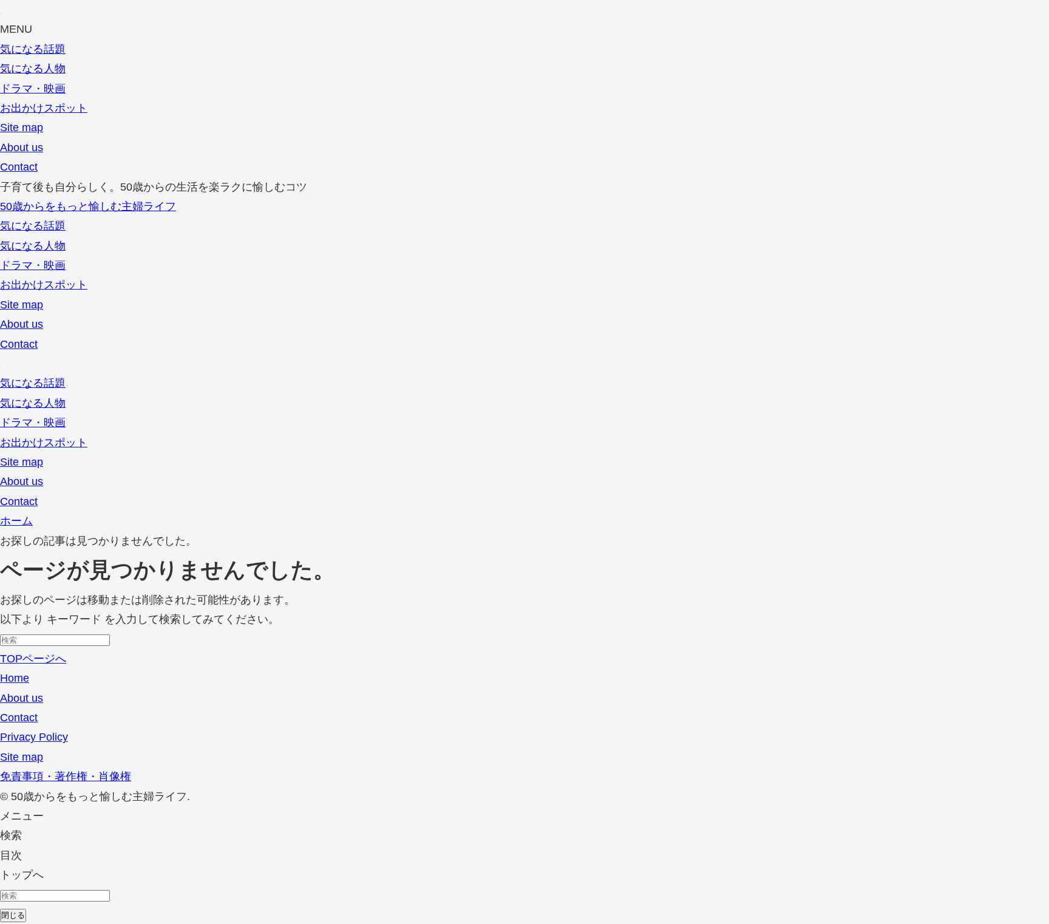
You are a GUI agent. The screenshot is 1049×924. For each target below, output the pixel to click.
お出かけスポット (43, 108)
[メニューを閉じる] (1, 13)
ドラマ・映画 (33, 89)
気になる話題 (33, 49)
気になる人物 (33, 69)
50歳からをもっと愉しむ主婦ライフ (88, 206)
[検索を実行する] (114, 643)
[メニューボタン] (1, 367)
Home (14, 678)
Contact (19, 167)
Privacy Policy (34, 737)
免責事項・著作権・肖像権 (65, 776)
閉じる (13, 915)
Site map (21, 127)
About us (21, 147)
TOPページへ (33, 659)
